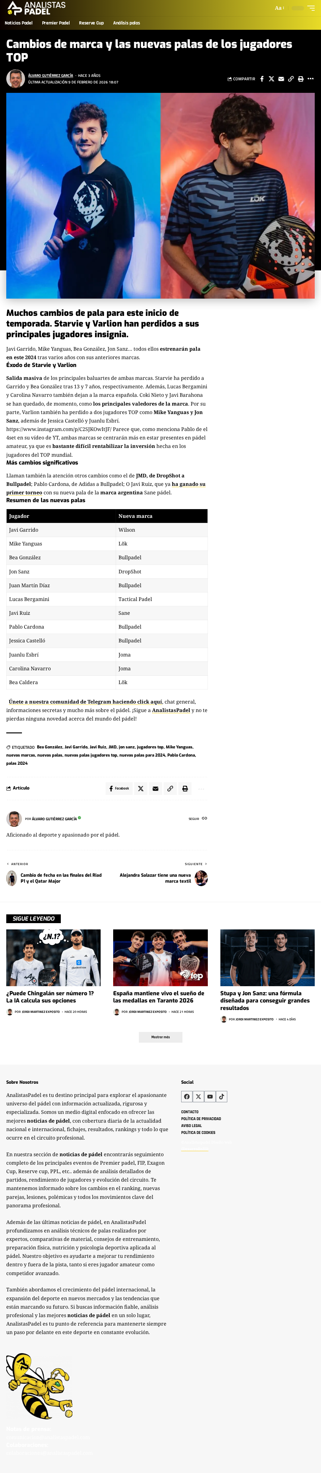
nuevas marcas (20, 755)
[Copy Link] (291, 79)
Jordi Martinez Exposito (41, 1011)
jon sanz (127, 747)
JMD (112, 747)
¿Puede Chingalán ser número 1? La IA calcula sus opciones (50, 997)
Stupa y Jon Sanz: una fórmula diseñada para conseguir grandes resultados (265, 1001)
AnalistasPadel (171, 710)
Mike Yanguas (179, 747)
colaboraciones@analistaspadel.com (49, 1452)
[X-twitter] (198, 1096)
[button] (279, 8)
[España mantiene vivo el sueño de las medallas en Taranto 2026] (160, 957)
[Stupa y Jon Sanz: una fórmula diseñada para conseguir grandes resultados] (267, 957)
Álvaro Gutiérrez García (50, 75)
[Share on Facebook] (261, 79)
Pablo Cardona (181, 755)
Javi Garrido (76, 747)
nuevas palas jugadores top (91, 755)
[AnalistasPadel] (36, 8)
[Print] (300, 79)
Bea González (49, 747)
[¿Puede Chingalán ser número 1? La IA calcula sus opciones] (53, 957)
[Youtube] (210, 1096)
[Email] (281, 79)
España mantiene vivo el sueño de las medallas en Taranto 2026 (158, 997)
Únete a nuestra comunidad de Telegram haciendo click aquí (85, 701)
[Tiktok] (221, 1096)
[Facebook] (186, 1096)
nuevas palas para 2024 (142, 755)
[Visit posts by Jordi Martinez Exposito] (9, 1011)
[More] (310, 79)
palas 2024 (17, 763)
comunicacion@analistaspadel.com (48, 1437)
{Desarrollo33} (194, 1148)
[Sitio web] (204, 819)
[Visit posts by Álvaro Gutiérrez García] (15, 78)
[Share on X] (271, 79)
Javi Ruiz (98, 747)
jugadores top (150, 747)
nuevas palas (49, 755)
